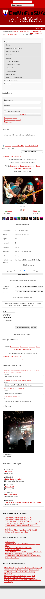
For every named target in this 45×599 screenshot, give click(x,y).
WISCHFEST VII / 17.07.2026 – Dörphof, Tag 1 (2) (19, 576)
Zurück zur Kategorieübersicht (12, 156)
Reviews (9, 58)
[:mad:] (6, 318)
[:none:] (4, 318)
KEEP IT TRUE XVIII (10, 34)
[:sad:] (8, 318)
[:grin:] (8, 315)
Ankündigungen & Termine (14, 48)
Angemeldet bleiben (14, 111)
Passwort (7, 105)
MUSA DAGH (9, 487)
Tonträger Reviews (13, 61)
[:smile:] (4, 315)
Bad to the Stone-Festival (13, 479)
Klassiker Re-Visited (13, 64)
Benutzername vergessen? (12, 120)
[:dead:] (10, 318)
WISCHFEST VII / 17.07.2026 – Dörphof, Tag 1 (14, 388)
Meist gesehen (26, 168)
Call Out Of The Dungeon (14, 77)
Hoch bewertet (14, 166)
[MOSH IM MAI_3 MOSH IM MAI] (18, 452)
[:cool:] (6, 315)
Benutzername (8, 100)
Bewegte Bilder (12, 71)
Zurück (10, 211)
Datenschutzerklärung (10, 81)
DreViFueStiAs (10, 74)
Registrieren (8, 122)
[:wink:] (10, 315)
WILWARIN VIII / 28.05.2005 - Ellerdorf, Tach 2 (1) (19, 578)
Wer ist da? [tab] (6, 129)
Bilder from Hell (24, 32)
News (8, 45)
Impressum (7, 84)
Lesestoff (10, 68)
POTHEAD (8, 471)
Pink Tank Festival (11, 494)
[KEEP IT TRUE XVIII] (4, 218)
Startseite (15, 32)
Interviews (9, 55)
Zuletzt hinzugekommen (27, 166)
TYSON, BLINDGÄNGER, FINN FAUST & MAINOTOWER (23, 502)
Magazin (6, 42)
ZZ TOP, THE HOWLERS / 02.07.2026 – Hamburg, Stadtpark (17, 380)
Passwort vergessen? (10, 118)
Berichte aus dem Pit (12, 51)
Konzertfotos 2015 (36, 32)
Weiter (35, 211)
